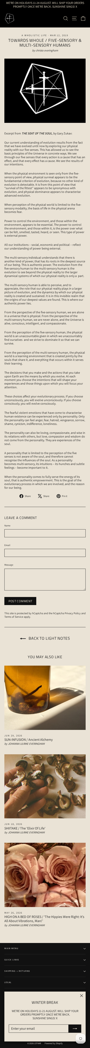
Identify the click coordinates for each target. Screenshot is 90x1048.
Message (8, 564)
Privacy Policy (73, 613)
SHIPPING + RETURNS (17, 971)
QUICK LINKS (11, 959)
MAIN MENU (11, 948)
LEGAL (8, 982)
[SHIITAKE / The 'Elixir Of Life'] (45, 786)
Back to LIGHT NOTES (49, 638)
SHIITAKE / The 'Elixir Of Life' (24, 828)
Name (7, 525)
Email (7, 545)
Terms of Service (13, 617)
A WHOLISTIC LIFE (34, 35)
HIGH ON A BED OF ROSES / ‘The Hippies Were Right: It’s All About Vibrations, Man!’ (44, 918)
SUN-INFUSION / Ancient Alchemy (28, 739)
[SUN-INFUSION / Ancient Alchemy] (45, 698)
